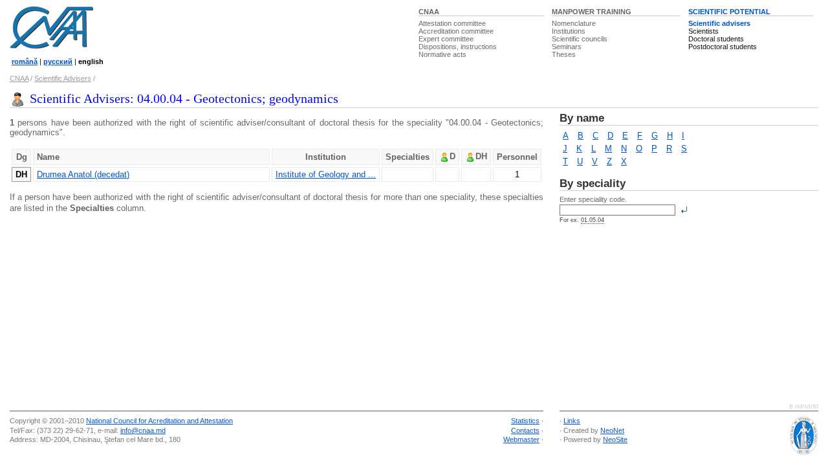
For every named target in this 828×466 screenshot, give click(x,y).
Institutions (568, 31)
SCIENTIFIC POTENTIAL (729, 12)
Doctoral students (716, 39)
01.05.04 (592, 220)
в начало (803, 406)
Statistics (525, 421)
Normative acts (442, 54)
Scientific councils (579, 39)
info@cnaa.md (143, 430)
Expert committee (446, 39)
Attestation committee (452, 23)
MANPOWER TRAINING (591, 12)
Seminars (567, 46)
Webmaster (521, 439)
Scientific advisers (719, 23)
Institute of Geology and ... (326, 174)
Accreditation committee (456, 31)
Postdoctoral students (722, 46)
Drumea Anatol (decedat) (83, 174)
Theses (564, 54)
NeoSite (615, 439)
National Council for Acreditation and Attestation (159, 421)
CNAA (429, 12)
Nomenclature (574, 23)
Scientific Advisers (62, 78)
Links (571, 421)
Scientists (703, 31)
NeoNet (612, 430)
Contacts (525, 430)
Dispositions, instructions (458, 46)
